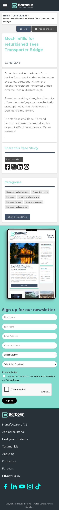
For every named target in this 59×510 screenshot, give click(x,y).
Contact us (9, 461)
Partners (8, 468)
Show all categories (17, 216)
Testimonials (10, 446)
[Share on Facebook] (7, 167)
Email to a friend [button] (13, 159)
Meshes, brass (13, 202)
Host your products (15, 439)
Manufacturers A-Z (14, 424)
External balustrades (17, 192)
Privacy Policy (9, 372)
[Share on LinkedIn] (20, 167)
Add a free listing (13, 431)
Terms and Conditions (44, 376)
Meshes (10, 197)
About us (8, 453)
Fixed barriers (40, 192)
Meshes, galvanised (16, 207)
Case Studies (20, 15)
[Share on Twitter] (14, 167)
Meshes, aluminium (29, 197)
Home (6, 15)
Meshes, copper (34, 202)
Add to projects (46, 28)
